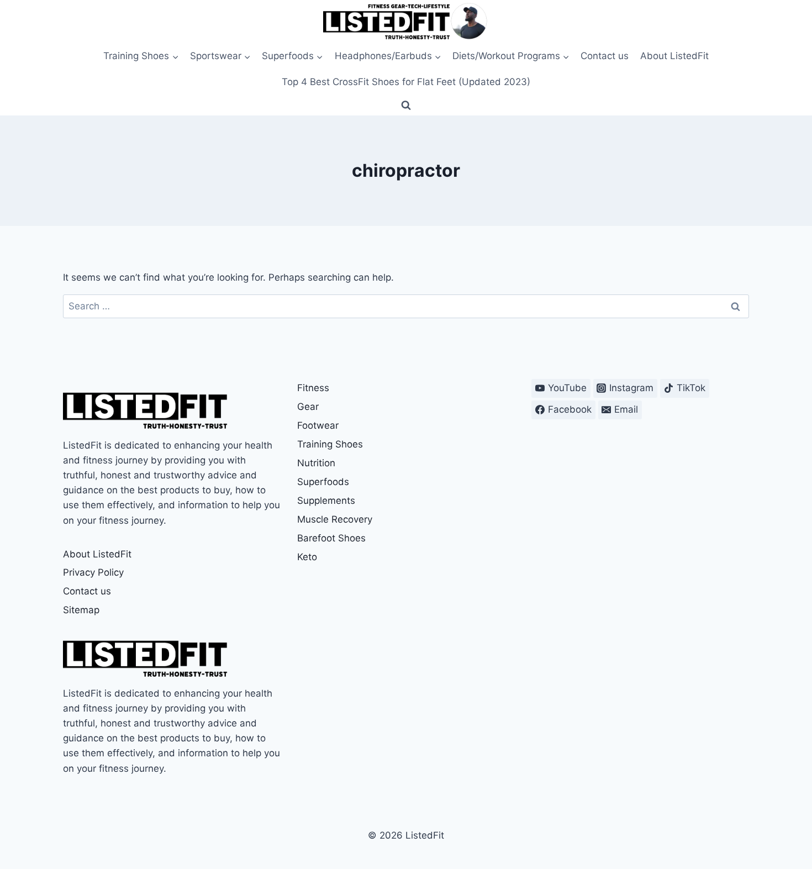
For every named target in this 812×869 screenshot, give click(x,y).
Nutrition (316, 462)
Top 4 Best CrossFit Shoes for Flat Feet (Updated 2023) (406, 81)
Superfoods (323, 481)
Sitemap (81, 609)
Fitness (313, 387)
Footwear (318, 425)
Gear (308, 406)
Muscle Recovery (334, 519)
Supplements (326, 500)
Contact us (605, 55)
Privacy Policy (93, 572)
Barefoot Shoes (331, 538)
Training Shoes (330, 444)
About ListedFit (674, 55)
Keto (307, 556)
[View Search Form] (406, 105)
